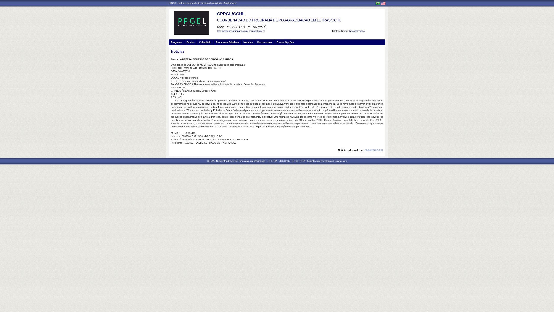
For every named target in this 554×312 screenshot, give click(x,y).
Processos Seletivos (227, 42)
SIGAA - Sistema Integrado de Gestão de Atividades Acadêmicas (203, 3)
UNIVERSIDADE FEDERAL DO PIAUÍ (241, 27)
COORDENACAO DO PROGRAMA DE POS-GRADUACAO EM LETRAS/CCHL (279, 20)
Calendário (205, 42)
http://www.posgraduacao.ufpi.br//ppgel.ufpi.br (241, 31)
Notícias (248, 42)
